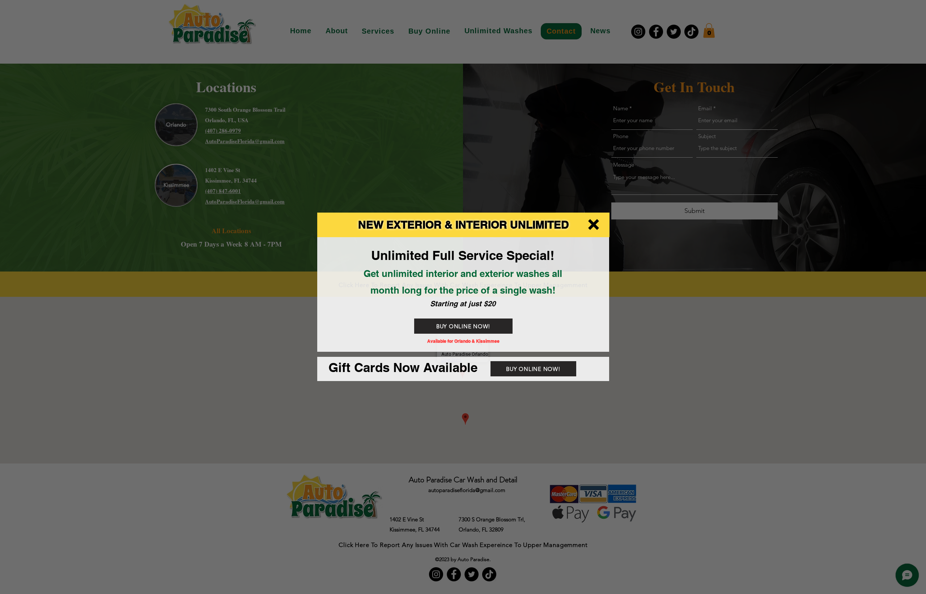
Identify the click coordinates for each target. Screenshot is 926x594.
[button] (593, 224)
